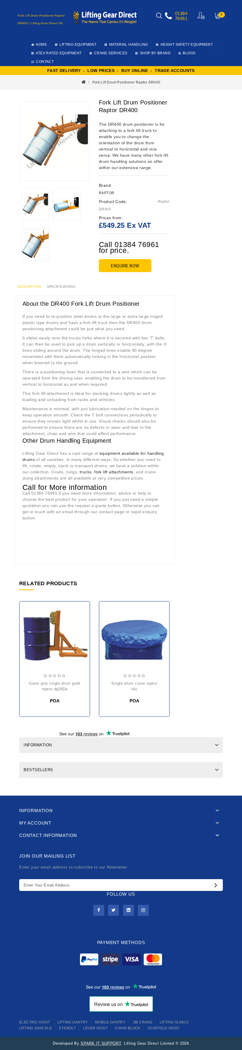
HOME (41, 44)
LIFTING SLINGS (174, 1022)
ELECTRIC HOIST (34, 1022)
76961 (181, 18)
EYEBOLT (67, 1028)
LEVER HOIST (95, 1028)
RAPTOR (106, 193)
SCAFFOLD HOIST (164, 1028)
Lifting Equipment (78, 44)
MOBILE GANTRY (110, 1022)
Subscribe (217, 885)
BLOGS (189, 53)
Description (29, 286)
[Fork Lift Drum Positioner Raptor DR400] (35, 204)
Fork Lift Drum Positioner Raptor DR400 (126, 82)
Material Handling (128, 44)
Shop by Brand (155, 53)
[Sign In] (201, 15)
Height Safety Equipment (187, 44)
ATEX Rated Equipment (58, 53)
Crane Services (110, 53)
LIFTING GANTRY (72, 1022)
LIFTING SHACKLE (35, 1028)
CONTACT (45, 62)
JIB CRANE (143, 1022)
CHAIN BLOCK (127, 1028)
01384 (181, 13)
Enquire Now (125, 266)
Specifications (61, 286)
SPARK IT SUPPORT (101, 1043)
